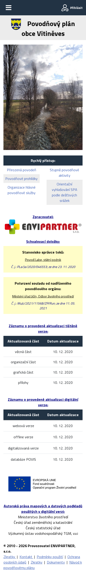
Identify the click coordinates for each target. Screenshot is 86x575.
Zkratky (9, 556)
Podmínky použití (50, 556)
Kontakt (26, 556)
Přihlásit (76, 7)
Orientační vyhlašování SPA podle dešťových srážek (64, 192)
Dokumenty (56, 562)
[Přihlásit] (64, 7)
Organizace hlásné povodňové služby (22, 190)
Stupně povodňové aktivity (64, 172)
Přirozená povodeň (21, 170)
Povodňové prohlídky (21, 178)
